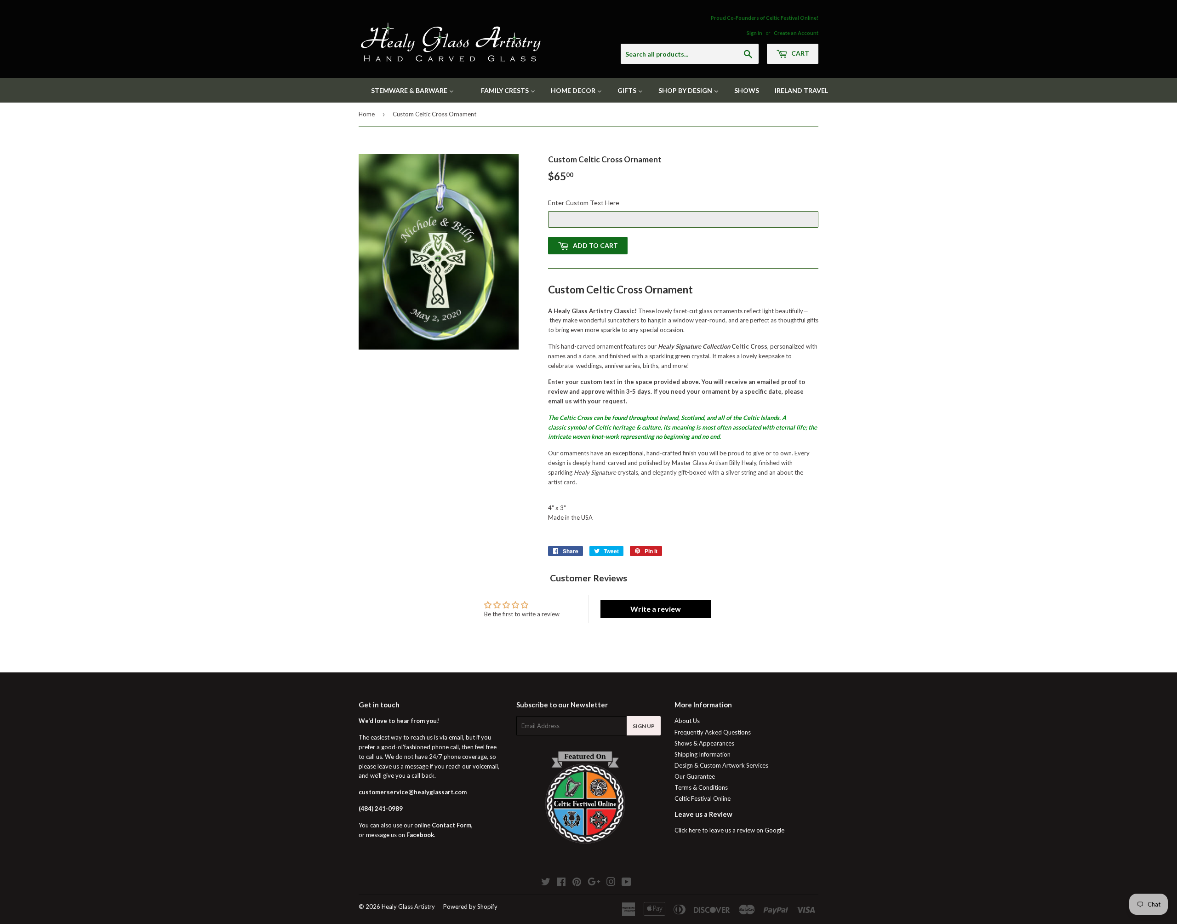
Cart (799, 53)
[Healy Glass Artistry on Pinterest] (577, 883)
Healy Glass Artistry (408, 906)
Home (367, 114)
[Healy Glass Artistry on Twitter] (545, 883)
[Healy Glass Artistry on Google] (594, 883)
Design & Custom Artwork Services (721, 765)
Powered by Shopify (470, 906)
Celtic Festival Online (702, 798)
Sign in (754, 33)
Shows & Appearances (704, 743)
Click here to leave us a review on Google (729, 830)
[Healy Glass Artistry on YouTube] (626, 883)
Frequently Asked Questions (712, 732)
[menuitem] (407, 90)
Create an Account (796, 33)
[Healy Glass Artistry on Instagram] (611, 883)
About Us (687, 720)
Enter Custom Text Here (583, 203)
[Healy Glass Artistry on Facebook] (561, 883)
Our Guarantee (694, 776)
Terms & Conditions (701, 787)
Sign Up (644, 726)
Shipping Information (702, 754)
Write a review (655, 608)
